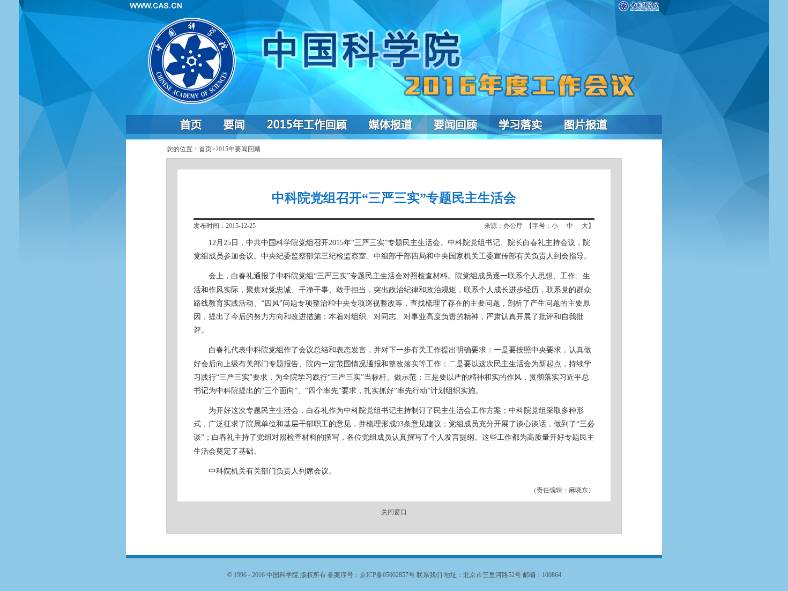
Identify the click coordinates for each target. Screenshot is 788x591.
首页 (205, 149)
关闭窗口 (394, 512)
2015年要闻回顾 (238, 149)
